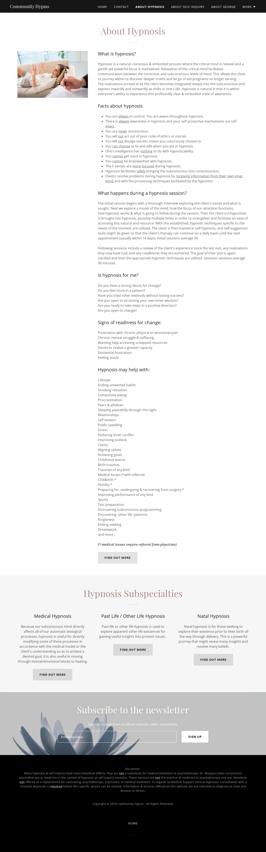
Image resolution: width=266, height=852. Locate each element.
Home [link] (102, 7)
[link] (29, 7)
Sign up (195, 737)
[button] (249, 6)
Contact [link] (121, 7)
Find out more (118, 558)
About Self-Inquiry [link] (187, 7)
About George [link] (223, 7)
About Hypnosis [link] (149, 7)
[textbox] (117, 737)
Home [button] (133, 823)
